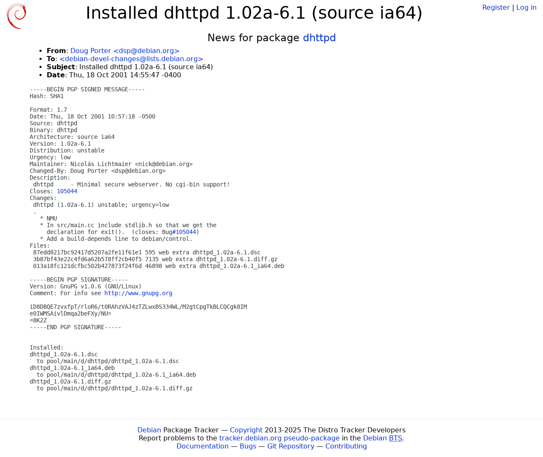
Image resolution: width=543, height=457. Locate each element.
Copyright (246, 430)
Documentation (202, 446)
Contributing (346, 446)
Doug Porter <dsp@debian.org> (124, 51)
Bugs (248, 446)
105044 (67, 191)
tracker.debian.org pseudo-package (279, 438)
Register (496, 7)
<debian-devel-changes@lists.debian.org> (131, 59)
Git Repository (290, 446)
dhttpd (319, 38)
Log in (526, 7)
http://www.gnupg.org (138, 293)
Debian (149, 430)
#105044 (184, 231)
